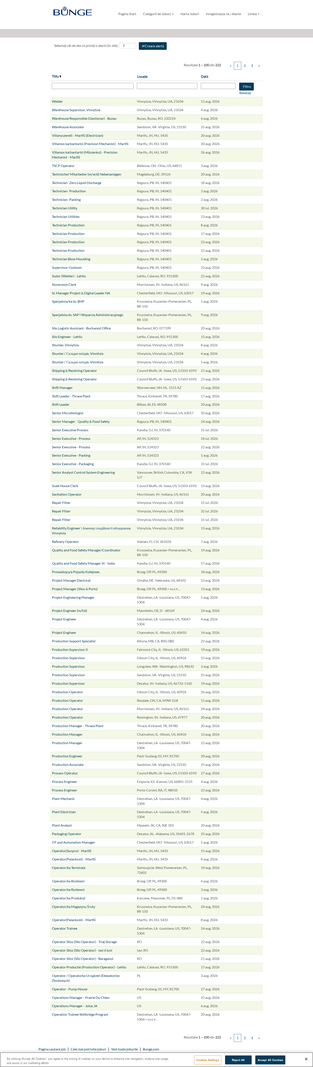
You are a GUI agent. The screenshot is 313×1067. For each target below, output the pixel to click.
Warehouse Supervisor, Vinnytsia (76, 110)
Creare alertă (154, 46)
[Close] (306, 1059)
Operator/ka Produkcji (68, 898)
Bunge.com (151, 1049)
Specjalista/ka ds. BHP (68, 301)
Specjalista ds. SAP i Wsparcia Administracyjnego (87, 315)
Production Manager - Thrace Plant (77, 726)
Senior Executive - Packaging (73, 464)
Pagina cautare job (52, 1049)
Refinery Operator (65, 541)
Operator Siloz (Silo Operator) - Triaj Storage (84, 942)
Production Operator (67, 692)
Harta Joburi (190, 14)
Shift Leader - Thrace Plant (71, 396)
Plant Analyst (62, 825)
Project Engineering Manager (73, 597)
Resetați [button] (245, 93)
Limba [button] (252, 14)
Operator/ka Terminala (68, 868)
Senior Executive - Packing (71, 455)
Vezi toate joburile (124, 1049)
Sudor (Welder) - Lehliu (69, 276)
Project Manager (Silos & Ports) (75, 589)
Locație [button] (142, 76)
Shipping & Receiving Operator (74, 370)
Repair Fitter (61, 502)
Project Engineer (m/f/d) (69, 610)
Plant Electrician (64, 812)
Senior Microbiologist (67, 413)
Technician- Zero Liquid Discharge (76, 183)
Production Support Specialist (74, 641)
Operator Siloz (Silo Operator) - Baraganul (82, 958)
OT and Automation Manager (73, 842)
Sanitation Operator (67, 494)
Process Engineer (64, 781)
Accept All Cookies (270, 1060)
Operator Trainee (64, 928)
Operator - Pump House (69, 989)
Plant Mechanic (63, 799)
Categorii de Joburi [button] (157, 14)
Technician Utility (64, 208)
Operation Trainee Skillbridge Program (80, 1014)
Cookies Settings (207, 1060)
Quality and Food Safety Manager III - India (83, 563)
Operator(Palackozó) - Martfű (74, 920)
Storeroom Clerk (64, 284)
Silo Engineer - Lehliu (67, 337)
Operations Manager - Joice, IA (74, 1006)
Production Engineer (67, 756)
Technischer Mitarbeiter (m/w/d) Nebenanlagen (86, 174)
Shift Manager (62, 387)
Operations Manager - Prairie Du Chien (80, 997)
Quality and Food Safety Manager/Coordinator (86, 550)
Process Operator (65, 773)
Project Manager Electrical (71, 580)
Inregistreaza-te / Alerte (223, 14)
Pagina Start (127, 14)
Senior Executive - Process (71, 438)
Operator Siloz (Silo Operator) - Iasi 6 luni (82, 950)
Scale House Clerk (65, 486)
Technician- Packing (66, 199)
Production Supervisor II (70, 649)
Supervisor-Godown (67, 267)
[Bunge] (72, 11)
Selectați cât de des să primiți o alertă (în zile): (86, 45)
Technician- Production (69, 191)
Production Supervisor (68, 658)
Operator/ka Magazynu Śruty (73, 907)
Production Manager (67, 734)
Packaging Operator (66, 834)
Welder (57, 101)
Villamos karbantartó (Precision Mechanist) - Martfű (90, 144)
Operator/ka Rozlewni (68, 881)
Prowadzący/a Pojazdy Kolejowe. (76, 572)
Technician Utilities (66, 216)
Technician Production (68, 225)
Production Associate (67, 764)
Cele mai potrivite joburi (88, 1049)
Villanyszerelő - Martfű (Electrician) (77, 135)
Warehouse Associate (68, 127)
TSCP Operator (63, 166)
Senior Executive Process (70, 430)
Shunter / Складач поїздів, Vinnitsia (77, 353)
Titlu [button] (55, 76)
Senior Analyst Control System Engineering (83, 472)
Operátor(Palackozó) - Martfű (74, 859)
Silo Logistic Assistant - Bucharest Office (81, 328)
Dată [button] (204, 76)
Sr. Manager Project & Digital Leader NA (81, 293)
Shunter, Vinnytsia (65, 345)
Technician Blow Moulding (71, 259)
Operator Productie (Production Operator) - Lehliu (89, 967)
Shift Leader (60, 404)
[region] (156, 1059)
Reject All (238, 1060)
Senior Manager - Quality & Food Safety (81, 421)
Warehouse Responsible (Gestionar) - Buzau (84, 118)
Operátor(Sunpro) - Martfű (71, 851)
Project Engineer (64, 619)
